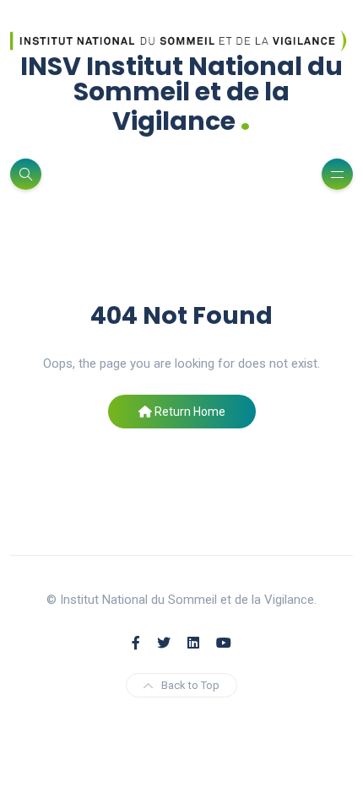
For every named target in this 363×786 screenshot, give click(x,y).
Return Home (188, 411)
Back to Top (190, 685)
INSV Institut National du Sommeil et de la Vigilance (181, 94)
